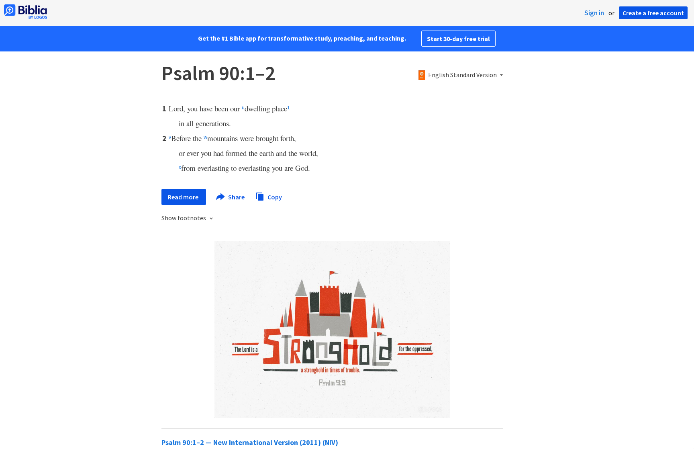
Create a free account (653, 13)
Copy (274, 196)
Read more (184, 197)
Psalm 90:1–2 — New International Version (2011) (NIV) (249, 442)
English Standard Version (462, 75)
